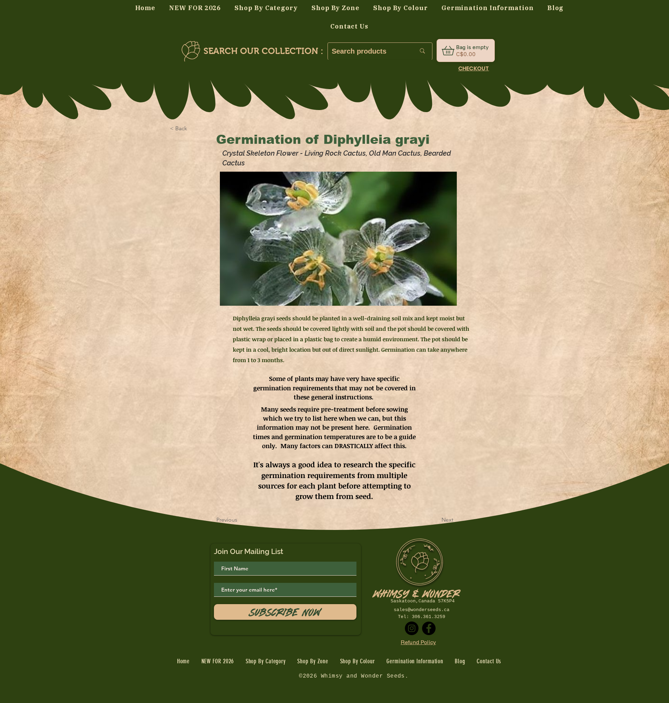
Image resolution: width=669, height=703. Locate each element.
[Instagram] (411, 628)
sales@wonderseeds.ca (421, 609)
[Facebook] (429, 628)
